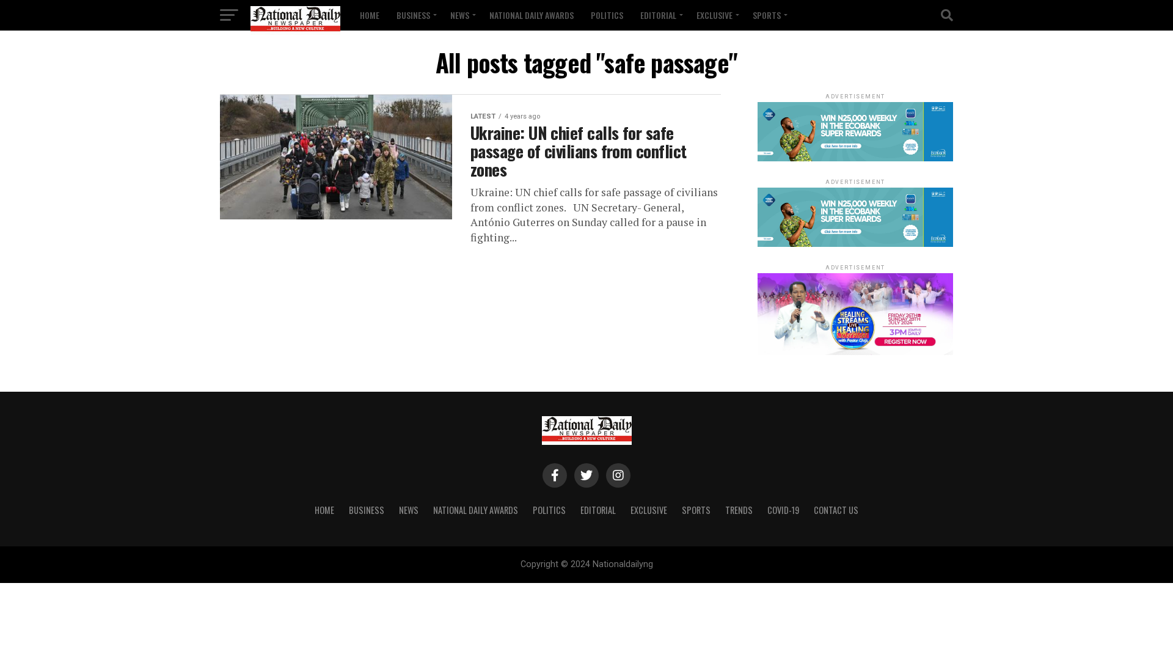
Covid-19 (783, 510)
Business (413, 15)
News (459, 15)
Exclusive (714, 15)
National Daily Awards (531, 15)
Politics (607, 15)
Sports (767, 15)
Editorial (658, 15)
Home (369, 15)
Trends (739, 510)
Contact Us (836, 510)
